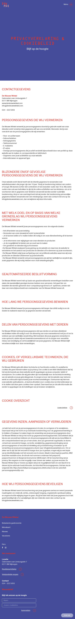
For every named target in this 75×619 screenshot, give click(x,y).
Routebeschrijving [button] (9, 569)
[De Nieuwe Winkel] (5, 4)
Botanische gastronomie (11, 523)
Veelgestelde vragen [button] (10, 574)
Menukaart (6, 527)
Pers (3, 544)
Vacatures (6, 536)
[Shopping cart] (60, 4)
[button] (71, 4)
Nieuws (5, 532)
